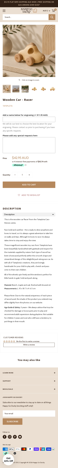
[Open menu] (4, 11)
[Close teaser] (14, 453)
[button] (29, 214)
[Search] (52, 17)
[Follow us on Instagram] (10, 437)
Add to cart (29, 185)
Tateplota (7, 106)
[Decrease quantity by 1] (15, 175)
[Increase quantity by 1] (29, 175)
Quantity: (6, 175)
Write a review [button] (29, 345)
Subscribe (12, 421)
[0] (53, 10)
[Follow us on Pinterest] (15, 437)
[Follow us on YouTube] (20, 437)
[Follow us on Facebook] (4, 437)
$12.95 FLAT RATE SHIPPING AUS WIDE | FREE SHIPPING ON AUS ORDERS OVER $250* (29, 3)
